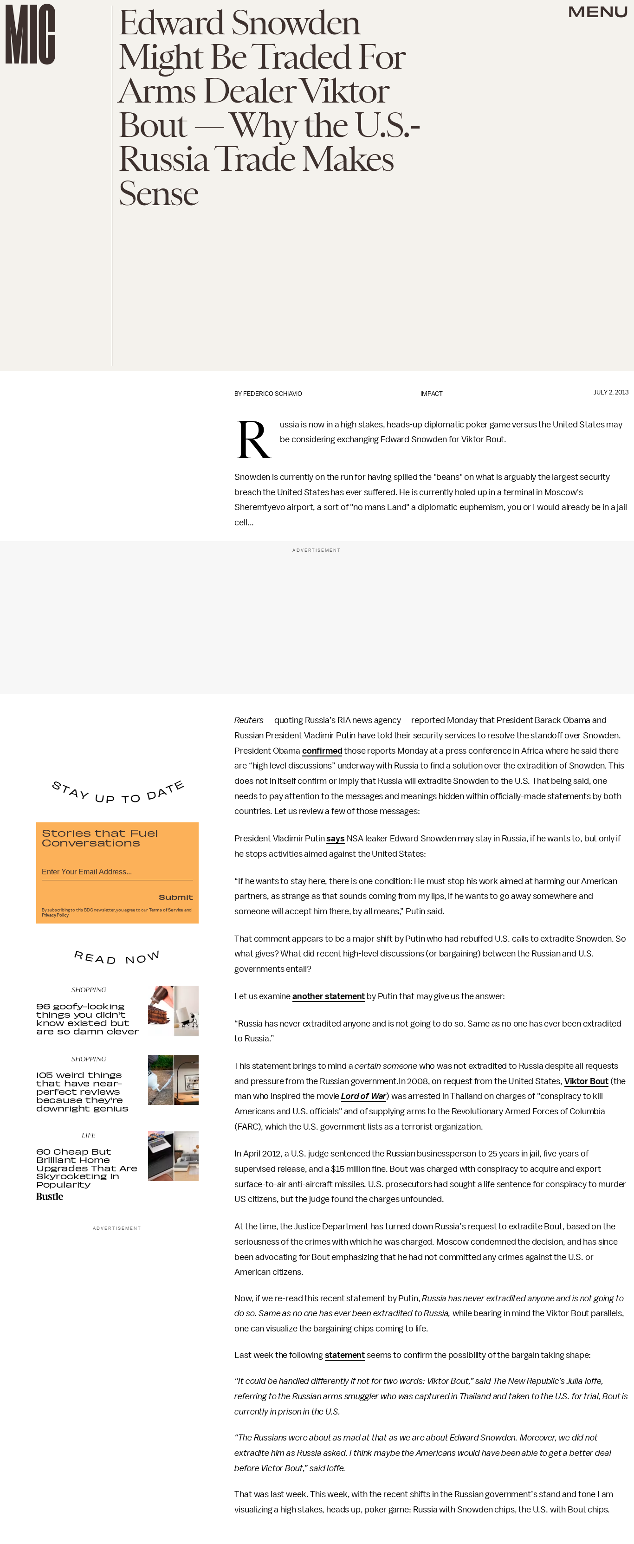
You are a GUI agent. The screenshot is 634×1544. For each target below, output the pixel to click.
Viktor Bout (586, 1081)
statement (345, 1355)
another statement (328, 996)
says (335, 838)
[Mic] (30, 34)
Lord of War (363, 1096)
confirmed (322, 751)
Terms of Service (166, 910)
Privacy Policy (55, 915)
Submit (176, 896)
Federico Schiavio (272, 393)
